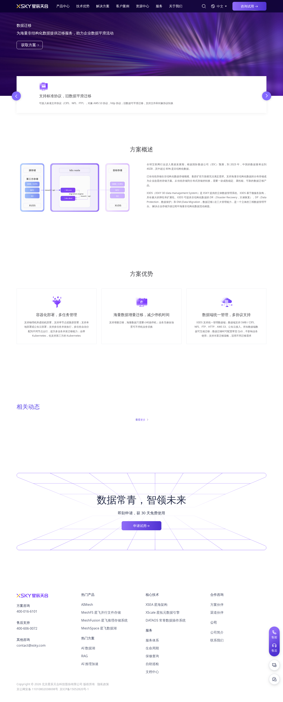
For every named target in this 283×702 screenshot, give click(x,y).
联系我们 (217, 640)
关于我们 (175, 6)
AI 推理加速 (89, 664)
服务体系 (152, 640)
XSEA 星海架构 (156, 604)
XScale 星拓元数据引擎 (163, 612)
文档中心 (152, 671)
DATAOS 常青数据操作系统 (166, 620)
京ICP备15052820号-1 (74, 689)
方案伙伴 (217, 604)
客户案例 (122, 6)
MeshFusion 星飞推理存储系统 (104, 620)
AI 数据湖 (88, 648)
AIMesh (87, 604)
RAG (84, 656)
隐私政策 (103, 684)
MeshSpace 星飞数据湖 (99, 628)
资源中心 (142, 6)
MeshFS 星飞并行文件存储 (101, 612)
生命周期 (152, 648)
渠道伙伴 (217, 612)
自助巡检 (152, 664)
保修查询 (152, 656)
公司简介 (217, 632)
